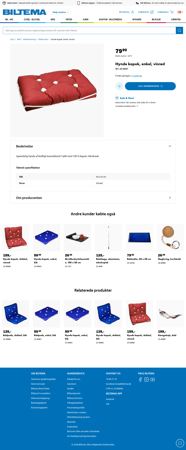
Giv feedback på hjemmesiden (81, 436)
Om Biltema (38, 373)
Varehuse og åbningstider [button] (43, 379)
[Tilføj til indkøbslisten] (119, 86)
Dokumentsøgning (40, 398)
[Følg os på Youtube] (152, 381)
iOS (107, 403)
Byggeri (137, 19)
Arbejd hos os (73, 379)
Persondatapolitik (75, 407)
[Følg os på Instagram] (146, 380)
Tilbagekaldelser (75, 402)
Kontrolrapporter (39, 407)
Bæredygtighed (38, 402)
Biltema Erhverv (74, 398)
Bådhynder (43, 39)
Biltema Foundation (40, 393)
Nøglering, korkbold (169, 259)
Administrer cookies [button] (76, 412)
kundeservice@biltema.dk (118, 383)
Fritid (69, 19)
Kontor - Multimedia (110, 19)
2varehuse (137, 75)
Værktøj (176, 19)
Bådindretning (29, 39)
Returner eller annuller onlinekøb (83, 431)
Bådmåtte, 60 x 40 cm (139, 259)
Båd (53, 19)
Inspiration (72, 426)
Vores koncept (38, 383)
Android (110, 399)
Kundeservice (75, 373)
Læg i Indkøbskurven (148, 86)
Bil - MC (9, 19)
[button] (180, 12)
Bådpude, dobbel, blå (15, 335)
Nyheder (71, 421)
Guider (70, 388)
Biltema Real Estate (40, 388)
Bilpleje (156, 19)
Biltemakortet (73, 393)
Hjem (85, 19)
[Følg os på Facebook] (140, 380)
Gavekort (71, 383)
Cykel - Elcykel (32, 19)
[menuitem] (9, 19)
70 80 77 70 (111, 379)
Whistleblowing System (78, 417)
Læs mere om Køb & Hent (125, 106)
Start (12, 39)
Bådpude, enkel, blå (45, 335)
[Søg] (179, 30)
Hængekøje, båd (167, 335)
